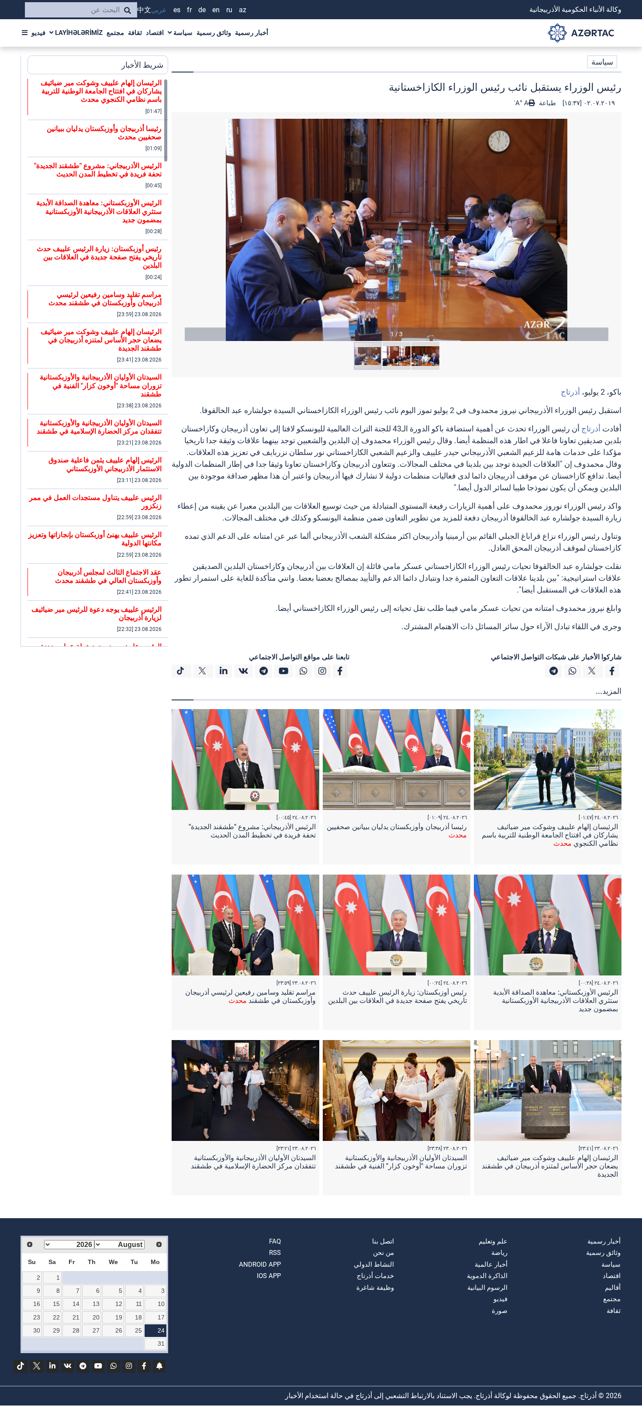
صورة (499, 1311)
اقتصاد (155, 33)
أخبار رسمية (251, 33)
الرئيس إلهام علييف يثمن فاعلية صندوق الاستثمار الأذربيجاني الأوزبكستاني (105, 464)
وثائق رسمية (214, 33)
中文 (144, 10)
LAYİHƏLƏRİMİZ (78, 33)
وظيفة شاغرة (375, 1288)
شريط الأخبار (142, 64)
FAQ (275, 1241)
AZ (242, 10)
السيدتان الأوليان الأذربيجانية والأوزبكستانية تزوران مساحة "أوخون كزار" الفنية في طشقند (401, 1162)
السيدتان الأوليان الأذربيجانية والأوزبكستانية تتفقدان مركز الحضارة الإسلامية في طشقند (253, 1162)
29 (56, 1330)
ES (176, 10)
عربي (159, 10)
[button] (396, 230)
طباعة (546, 103)
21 (75, 1317)
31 (161, 1343)
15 (56, 1303)
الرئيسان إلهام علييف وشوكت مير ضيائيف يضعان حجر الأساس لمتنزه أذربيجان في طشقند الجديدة (550, 1166)
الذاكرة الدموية (487, 1276)
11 (139, 1303)
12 (118, 1303)
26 (118, 1330)
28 (75, 1330)
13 (96, 1303)
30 (36, 1330)
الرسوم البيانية (487, 1288)
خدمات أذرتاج (375, 1276)
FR (189, 10)
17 (161, 1317)
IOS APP (269, 1276)
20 (96, 1317)
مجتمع (115, 33)
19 (118, 1317)
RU (229, 10)
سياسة (182, 33)
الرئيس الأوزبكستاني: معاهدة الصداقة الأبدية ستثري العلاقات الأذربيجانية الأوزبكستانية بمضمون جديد (555, 1000)
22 (56, 1317)
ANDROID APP (260, 1264)
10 (161, 1303)
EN (216, 10)
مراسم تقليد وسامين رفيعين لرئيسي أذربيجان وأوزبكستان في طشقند (250, 996)
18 (138, 1317)
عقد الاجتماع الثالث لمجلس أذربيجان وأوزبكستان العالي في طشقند (108, 576)
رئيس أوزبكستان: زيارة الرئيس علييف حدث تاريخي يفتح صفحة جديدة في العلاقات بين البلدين (397, 996)
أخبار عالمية (491, 1264)
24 (161, 1330)
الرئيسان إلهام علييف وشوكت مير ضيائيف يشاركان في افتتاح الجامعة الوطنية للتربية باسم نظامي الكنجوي (550, 835)
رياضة (499, 1253)
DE (202, 10)
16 (36, 1303)
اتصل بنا (383, 1241)
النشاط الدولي (374, 1264)
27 (96, 1330)
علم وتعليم (493, 1241)
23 (36, 1317)
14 (75, 1303)
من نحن (383, 1253)
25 (138, 1330)
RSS (275, 1253)
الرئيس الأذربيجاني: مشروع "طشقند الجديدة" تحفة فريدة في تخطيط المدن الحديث (252, 831)
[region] (98, 362)
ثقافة (135, 33)
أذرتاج (570, 391)
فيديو (38, 33)
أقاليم (613, 1288)
